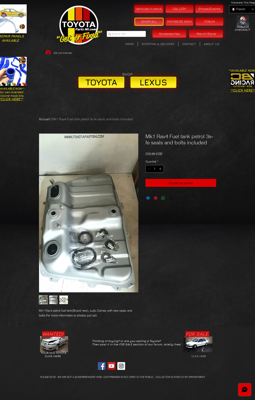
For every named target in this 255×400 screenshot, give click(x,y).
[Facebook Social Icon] (102, 366)
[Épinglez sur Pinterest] (155, 198)
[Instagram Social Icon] (121, 366)
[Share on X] (170, 198)
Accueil (44, 119)
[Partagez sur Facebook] (148, 198)
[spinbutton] (154, 168)
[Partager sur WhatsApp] (163, 198)
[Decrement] (148, 168)
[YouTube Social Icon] (111, 366)
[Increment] (160, 168)
